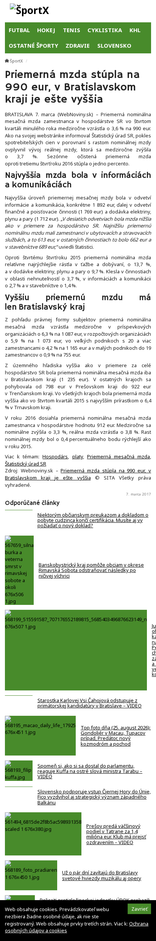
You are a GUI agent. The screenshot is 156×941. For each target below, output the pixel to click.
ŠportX (16, 61)
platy (77, 456)
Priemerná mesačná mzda (118, 456)
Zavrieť (139, 908)
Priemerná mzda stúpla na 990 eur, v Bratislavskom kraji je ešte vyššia (78, 474)
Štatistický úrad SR (25, 463)
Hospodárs (55, 456)
